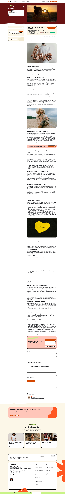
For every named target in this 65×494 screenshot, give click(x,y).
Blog (35, 474)
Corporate (36, 478)
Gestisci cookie (47, 474)
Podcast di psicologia (37, 477)
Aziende (28, 1)
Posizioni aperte (37, 485)
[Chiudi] (64, 493)
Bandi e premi (36, 484)
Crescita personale (32, 390)
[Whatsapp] (14, 39)
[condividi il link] (16, 39)
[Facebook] (10, 39)
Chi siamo (36, 466)
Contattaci (36, 487)
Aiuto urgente (36, 471)
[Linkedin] (13, 39)
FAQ (35, 473)
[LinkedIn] (13, 474)
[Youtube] (14, 474)
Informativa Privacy (48, 470)
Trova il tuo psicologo (36, 492)
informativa (13, 33)
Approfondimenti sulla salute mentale (39, 481)
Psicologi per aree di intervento (39, 470)
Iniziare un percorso (50, 339)
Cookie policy (47, 473)
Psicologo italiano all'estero (38, 480)
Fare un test (50, 344)
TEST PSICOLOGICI (14, 415)
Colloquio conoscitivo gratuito (38, 467)
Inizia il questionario (53, 1)
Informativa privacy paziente (49, 467)
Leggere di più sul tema (49, 346)
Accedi (48, 1)
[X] (11, 39)
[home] (10, 1)
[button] (16, 1)
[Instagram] (11, 474)
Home (27, 390)
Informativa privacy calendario (49, 466)
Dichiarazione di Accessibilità (49, 471)
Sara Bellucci (13, 11)
